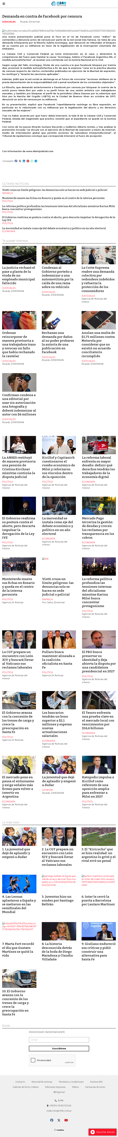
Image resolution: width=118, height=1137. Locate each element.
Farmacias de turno (95, 1087)
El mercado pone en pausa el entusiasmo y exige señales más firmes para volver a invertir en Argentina (18, 786)
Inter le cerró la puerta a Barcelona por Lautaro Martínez (98, 900)
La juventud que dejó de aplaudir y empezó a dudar (59, 781)
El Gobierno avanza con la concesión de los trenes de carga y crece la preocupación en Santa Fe (15, 1002)
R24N (6, 1026)
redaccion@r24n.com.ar (59, 1111)
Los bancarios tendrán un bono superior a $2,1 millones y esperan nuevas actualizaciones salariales (57, 724)
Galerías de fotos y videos (26, 1087)
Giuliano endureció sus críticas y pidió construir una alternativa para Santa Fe (99, 951)
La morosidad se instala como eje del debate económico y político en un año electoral (54, 228)
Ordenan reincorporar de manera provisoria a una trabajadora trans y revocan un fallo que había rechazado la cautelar (19, 344)
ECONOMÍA (8, 231)
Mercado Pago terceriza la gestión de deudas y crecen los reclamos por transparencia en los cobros (98, 527)
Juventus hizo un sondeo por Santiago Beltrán (58, 900)
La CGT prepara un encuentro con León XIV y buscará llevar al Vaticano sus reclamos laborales (18, 659)
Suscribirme (59, 1048)
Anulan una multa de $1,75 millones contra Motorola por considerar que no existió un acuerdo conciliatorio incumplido (98, 344)
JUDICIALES (9, 21)
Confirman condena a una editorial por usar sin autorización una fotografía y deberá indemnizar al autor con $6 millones (19, 404)
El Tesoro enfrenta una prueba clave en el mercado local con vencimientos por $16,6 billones (98, 720)
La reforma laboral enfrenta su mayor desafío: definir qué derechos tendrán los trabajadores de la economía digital (98, 467)
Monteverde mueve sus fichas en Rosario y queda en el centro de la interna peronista (53, 198)
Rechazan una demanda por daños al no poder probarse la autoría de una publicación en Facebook (58, 342)
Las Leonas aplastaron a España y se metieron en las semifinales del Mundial (19, 904)
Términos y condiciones (71, 1082)
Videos (75, 1087)
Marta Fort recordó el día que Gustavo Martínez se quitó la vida (18, 949)
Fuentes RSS (96, 1082)
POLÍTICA (7, 201)
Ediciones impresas (55, 1087)
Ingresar (60, 1092)
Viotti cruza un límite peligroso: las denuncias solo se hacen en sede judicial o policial (54, 190)
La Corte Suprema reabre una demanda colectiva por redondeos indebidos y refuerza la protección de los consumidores (98, 279)
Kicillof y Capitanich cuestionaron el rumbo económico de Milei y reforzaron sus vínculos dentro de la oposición (58, 467)
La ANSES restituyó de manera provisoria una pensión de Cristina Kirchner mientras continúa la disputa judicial (19, 467)
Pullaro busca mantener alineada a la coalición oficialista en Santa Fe (58, 659)
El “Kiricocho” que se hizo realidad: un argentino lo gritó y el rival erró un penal (99, 855)
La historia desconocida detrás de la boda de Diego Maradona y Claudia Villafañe (57, 951)
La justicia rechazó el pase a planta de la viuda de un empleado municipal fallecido (18, 275)
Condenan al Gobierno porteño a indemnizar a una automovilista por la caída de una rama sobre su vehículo (57, 277)
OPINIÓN (47, 790)
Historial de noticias (41, 1082)
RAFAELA (7, 193)
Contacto (20, 1082)
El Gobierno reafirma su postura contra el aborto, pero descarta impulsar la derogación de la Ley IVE (18, 527)
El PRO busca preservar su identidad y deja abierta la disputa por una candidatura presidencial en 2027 (99, 661)
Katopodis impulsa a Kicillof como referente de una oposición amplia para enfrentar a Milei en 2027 (98, 786)
